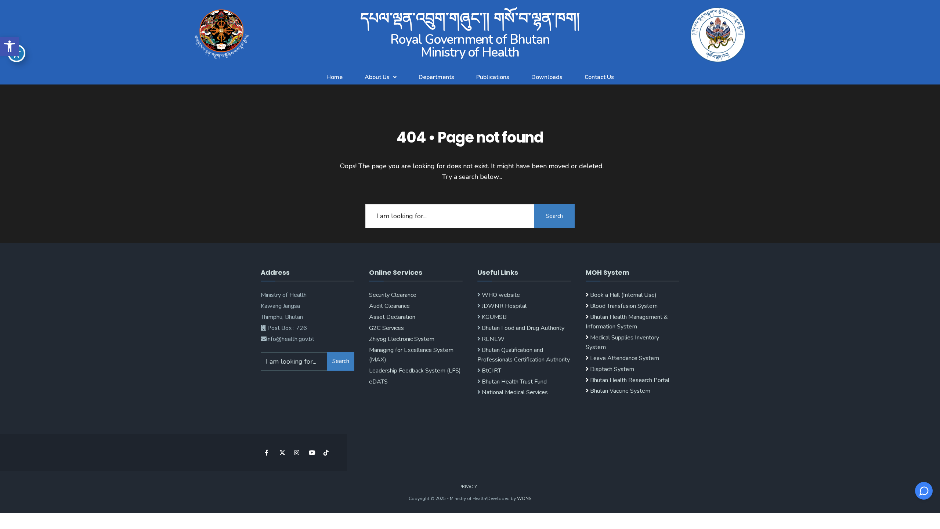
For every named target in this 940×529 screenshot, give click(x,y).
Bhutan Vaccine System (620, 391)
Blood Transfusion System (623, 306)
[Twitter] (281, 452)
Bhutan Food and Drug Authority (522, 328)
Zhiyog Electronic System (401, 339)
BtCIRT (490, 371)
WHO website (500, 295)
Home (334, 77)
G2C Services (386, 328)
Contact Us (599, 77)
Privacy (468, 487)
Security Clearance (392, 295)
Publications (492, 77)
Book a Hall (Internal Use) (623, 295)
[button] (9, 46)
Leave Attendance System (624, 358)
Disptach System (612, 369)
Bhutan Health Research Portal (629, 380)
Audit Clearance (389, 306)
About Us (377, 77)
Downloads (547, 77)
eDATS (378, 382)
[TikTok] (325, 452)
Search (554, 216)
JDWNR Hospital (503, 306)
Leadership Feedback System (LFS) (415, 371)
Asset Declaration (392, 317)
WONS (524, 498)
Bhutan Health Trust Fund (513, 382)
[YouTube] (311, 452)
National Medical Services (514, 392)
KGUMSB (493, 317)
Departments (436, 77)
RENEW (492, 339)
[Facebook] (267, 452)
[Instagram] (296, 452)
